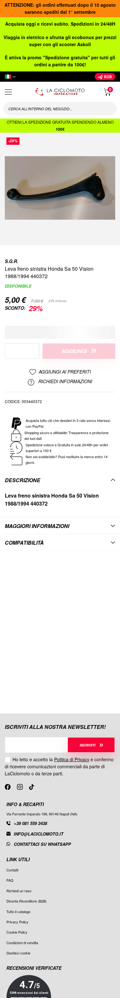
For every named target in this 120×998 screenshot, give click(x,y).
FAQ (9, 880)
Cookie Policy (17, 932)
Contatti (12, 869)
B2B (107, 76)
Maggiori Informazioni (37, 526)
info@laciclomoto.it (38, 834)
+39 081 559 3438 (30, 823)
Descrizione (22, 480)
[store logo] (60, 91)
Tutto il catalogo (18, 911)
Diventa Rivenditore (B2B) (26, 900)
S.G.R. (11, 261)
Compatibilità (24, 542)
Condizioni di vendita (22, 942)
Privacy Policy (17, 921)
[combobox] (60, 108)
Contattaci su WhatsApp (42, 844)
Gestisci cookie (18, 952)
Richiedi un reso (18, 890)
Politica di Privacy (71, 759)
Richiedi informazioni (64, 381)
